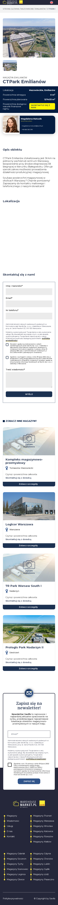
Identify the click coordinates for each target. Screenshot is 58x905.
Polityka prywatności (13, 898)
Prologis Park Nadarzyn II (24, 647)
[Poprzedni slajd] (5, 39)
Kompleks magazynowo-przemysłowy (24, 461)
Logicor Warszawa (19, 524)
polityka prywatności (36, 759)
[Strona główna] (18, 2)
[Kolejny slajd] (53, 39)
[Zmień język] (52, 2)
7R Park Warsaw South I (23, 586)
